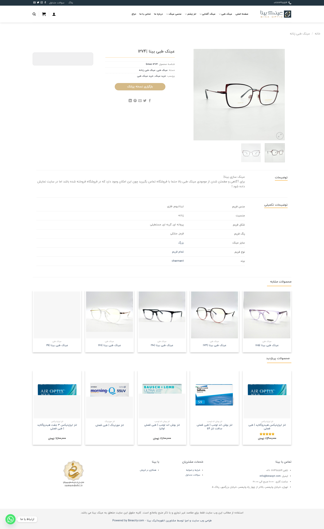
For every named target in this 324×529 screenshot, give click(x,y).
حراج (134, 14)
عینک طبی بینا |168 (109, 345)
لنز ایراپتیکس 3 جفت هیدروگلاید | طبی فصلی (57, 426)
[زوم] (280, 135)
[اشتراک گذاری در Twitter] (144, 101)
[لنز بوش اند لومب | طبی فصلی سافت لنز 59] (214, 395)
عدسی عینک (175, 14)
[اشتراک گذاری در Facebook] (149, 101)
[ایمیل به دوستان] (140, 101)
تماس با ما (145, 14)
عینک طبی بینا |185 (267, 345)
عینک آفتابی (208, 14)
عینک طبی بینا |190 (162, 345)
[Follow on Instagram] (41, 2)
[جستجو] (34, 14)
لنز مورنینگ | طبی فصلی (109, 425)
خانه (317, 34)
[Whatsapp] (10, 519)
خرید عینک (160, 76)
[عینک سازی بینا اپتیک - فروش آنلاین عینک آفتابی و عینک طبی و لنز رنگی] (272, 14)
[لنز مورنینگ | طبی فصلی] (109, 395)
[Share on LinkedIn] (130, 101)
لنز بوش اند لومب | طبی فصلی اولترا (162, 426)
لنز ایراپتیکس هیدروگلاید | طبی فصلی (267, 426)
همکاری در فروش (148, 470)
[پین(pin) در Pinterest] (135, 101)
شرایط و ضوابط (193, 470)
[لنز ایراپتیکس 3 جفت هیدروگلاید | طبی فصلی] (57, 395)
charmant (178, 261)
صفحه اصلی (242, 14)
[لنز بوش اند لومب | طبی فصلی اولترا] (162, 395)
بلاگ (70, 2)
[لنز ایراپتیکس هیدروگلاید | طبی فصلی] (267, 395)
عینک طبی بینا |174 (214, 345)
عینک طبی (226, 14)
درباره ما (158, 14)
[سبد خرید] (44, 14)
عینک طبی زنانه (300, 34)
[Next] (197, 94)
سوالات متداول (56, 2)
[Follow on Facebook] (45, 2)
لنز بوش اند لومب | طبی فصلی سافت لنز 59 (214, 426)
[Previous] (278, 94)
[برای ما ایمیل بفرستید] (34, 2)
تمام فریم (178, 252)
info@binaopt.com (270, 476)
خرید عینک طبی (145, 76)
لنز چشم (192, 14)
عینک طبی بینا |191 (57, 345)
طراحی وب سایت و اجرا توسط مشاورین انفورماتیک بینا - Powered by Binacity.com (162, 521)
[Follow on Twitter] (38, 2)
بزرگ (181, 243)
